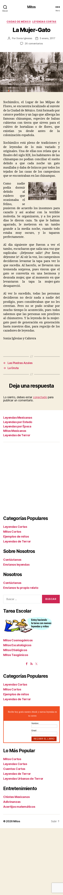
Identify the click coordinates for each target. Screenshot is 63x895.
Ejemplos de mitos (16, 536)
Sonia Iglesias (24, 38)
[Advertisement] (31, 479)
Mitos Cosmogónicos (18, 640)
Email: (34, 730)
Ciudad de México (19, 21)
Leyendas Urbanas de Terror (23, 778)
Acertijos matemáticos (19, 806)
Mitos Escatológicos (17, 645)
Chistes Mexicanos (16, 797)
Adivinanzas (12, 801)
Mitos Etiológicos (15, 650)
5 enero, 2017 (47, 38)
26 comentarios (34, 43)
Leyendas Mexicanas (17, 417)
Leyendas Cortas (44, 21)
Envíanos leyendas (16, 564)
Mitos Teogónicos (15, 655)
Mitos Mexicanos (14, 430)
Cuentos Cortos (14, 769)
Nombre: (35, 723)
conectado (40, 397)
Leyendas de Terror (16, 435)
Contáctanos (12, 559)
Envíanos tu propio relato (20, 587)
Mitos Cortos (12, 531)
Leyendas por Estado (17, 422)
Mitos (31, 7)
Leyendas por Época (17, 426)
